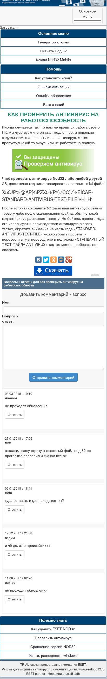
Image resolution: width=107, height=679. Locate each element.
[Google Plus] (68, 260)
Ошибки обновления (53, 95)
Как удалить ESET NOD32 (53, 628)
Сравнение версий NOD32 (53, 646)
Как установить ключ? (53, 77)
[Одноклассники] (53, 260)
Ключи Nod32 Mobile (53, 59)
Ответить (15, 414)
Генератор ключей (53, 41)
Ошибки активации (54, 86)
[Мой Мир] (61, 260)
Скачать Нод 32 (53, 50)
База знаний (53, 104)
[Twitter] (46, 260)
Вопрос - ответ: (10, 318)
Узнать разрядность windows (53, 655)
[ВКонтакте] (38, 260)
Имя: (6, 302)
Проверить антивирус (53, 637)
